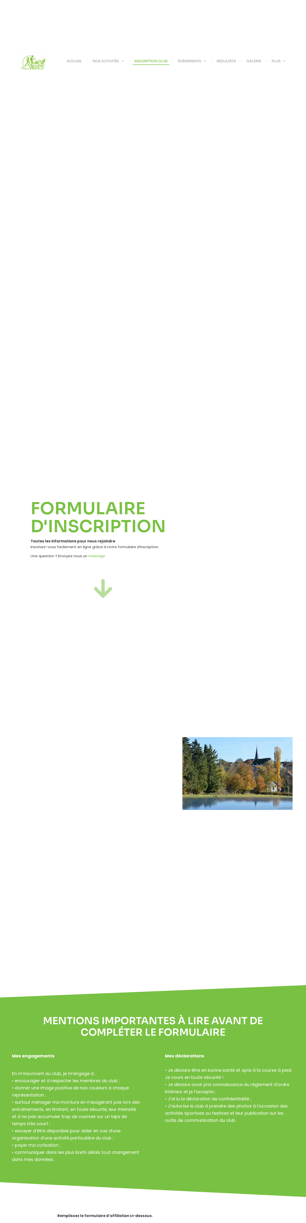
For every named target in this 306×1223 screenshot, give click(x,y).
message (97, 555)
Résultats (226, 61)
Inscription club (151, 61)
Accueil (74, 61)
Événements (189, 61)
